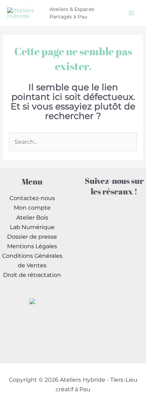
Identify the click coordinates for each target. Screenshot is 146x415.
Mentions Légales (32, 246)
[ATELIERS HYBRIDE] (32, 300)
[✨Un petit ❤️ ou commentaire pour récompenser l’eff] (114, 255)
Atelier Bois (32, 217)
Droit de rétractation (32, 274)
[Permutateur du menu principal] (131, 13)
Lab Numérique (32, 227)
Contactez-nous (32, 197)
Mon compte (32, 207)
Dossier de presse (32, 236)
